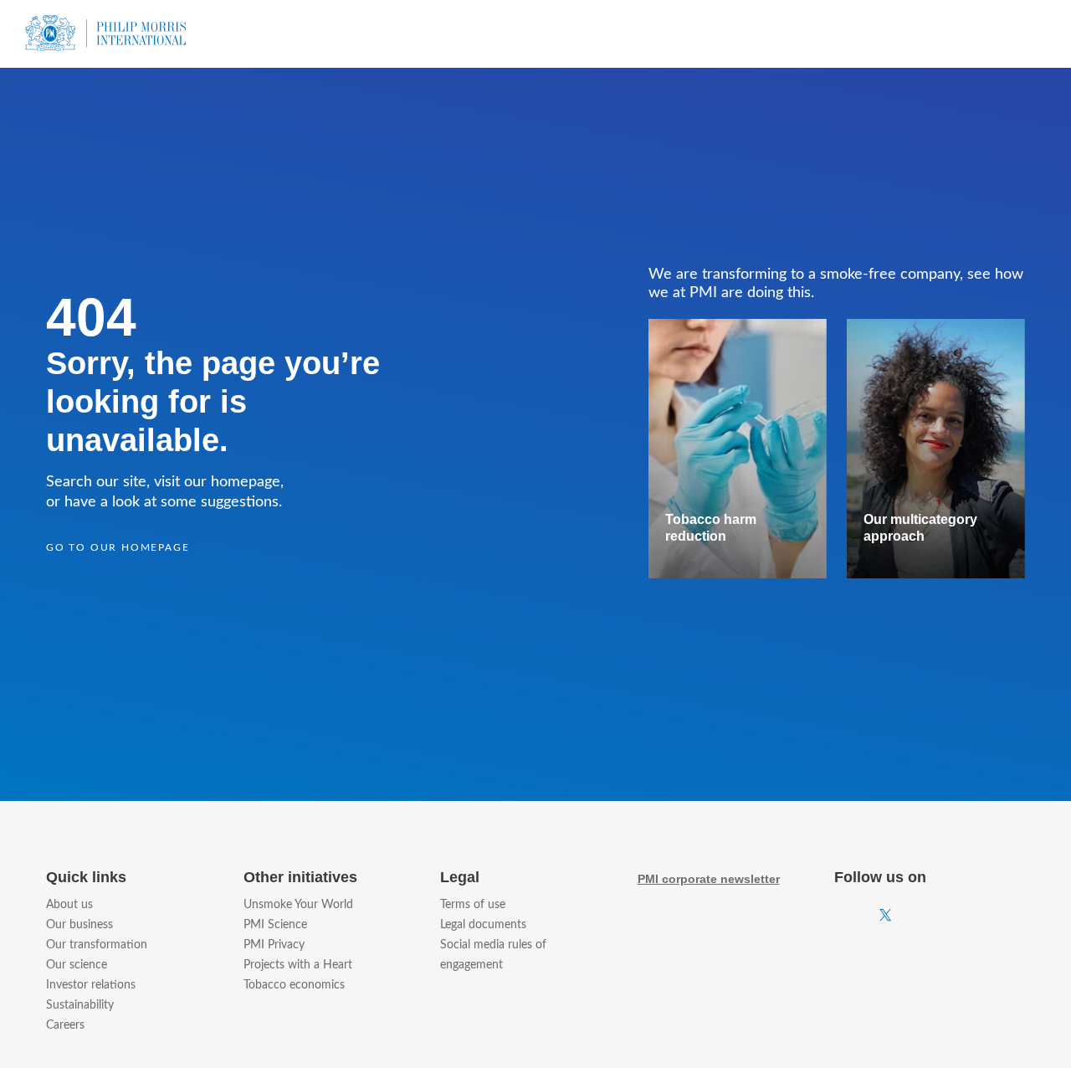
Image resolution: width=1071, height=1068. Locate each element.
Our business (79, 925)
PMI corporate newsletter (709, 879)
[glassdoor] (1020, 915)
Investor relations (91, 985)
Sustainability (80, 1005)
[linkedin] (976, 915)
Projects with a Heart (297, 965)
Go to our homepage (117, 547)
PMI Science (275, 925)
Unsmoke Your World (298, 905)
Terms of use (472, 905)
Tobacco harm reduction (710, 527)
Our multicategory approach (920, 527)
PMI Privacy (274, 945)
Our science (76, 965)
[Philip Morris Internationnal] (105, 29)
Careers (65, 1025)
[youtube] (933, 915)
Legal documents (483, 925)
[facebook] (839, 915)
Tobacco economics (294, 985)
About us (69, 905)
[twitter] (886, 916)
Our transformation (96, 945)
